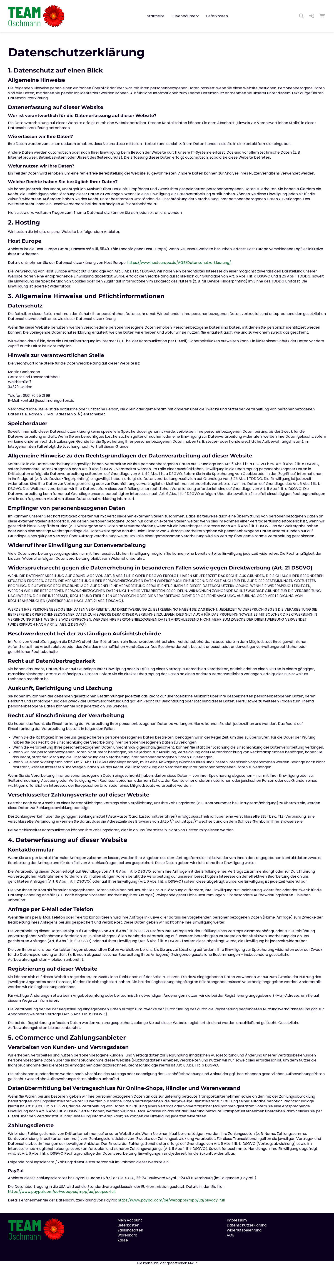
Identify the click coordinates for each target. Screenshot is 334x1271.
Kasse (122, 1240)
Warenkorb (127, 1235)
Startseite (156, 16)
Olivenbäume (183, 16)
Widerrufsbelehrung (244, 1230)
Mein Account (129, 1220)
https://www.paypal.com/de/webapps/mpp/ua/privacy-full (171, 1200)
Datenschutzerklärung (247, 1225)
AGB (230, 1235)
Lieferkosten (217, 16)
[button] (311, 16)
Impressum (237, 1220)
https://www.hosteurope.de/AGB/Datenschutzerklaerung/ (179, 262)
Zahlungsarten (130, 1230)
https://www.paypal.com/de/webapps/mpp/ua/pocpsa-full (61, 1191)
